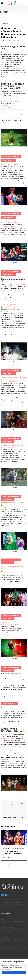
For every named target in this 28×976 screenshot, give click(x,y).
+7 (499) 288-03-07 (6, 929)
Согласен (14, 973)
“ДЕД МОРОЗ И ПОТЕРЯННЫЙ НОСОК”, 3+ (13, 503)
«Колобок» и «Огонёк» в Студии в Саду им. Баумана (14, 817)
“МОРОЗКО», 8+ (5, 622)
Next (24, 137)
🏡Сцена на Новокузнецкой (9, 381)
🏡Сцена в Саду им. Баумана (9, 101)
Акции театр (6, 23)
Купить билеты (8, 160)
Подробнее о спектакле (11, 156)
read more (6, 857)
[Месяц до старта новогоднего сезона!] (14, 837)
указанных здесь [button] (6, 969)
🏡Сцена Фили (5, 311)
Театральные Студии (9, 25)
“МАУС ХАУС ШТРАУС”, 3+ (8, 226)
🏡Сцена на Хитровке (7, 447)
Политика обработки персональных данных (13, 947)
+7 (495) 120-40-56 (6, 921)
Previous (3, 137)
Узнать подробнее (9, 703)
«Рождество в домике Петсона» (16, 284)
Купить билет (7, 441)
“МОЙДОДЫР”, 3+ (6, 168)
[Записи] (14, 810)
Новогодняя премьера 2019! (16, 804)
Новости (15, 23)
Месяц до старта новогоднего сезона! (12, 852)
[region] (14, 967)
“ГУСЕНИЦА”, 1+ (5, 107)
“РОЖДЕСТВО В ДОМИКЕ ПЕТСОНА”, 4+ (12, 445)
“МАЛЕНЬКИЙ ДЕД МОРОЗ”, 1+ (10, 305)
